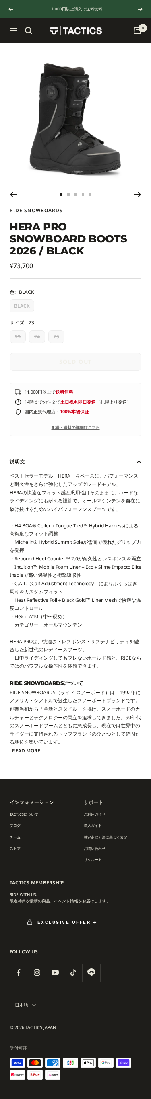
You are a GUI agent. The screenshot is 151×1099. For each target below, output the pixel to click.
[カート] (137, 30)
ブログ (15, 825)
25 (56, 336)
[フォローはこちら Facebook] (19, 973)
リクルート (93, 859)
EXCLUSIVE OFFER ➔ (67, 922)
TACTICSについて (24, 814)
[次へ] (137, 194)
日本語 (21, 1005)
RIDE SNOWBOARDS (36, 210)
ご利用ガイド (94, 814)
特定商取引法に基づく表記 (105, 837)
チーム (15, 837)
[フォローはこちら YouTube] (55, 973)
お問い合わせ (94, 848)
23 (18, 336)
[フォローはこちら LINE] (91, 973)
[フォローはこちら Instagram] (37, 973)
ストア (15, 848)
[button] (28, 30)
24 (37, 336)
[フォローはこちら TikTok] (73, 973)
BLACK (22, 305)
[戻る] (13, 194)
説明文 (17, 461)
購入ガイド (93, 825)
